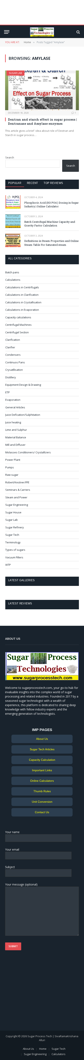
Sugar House (13, 512)
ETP (7, 392)
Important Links (42, 770)
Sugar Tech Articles (42, 749)
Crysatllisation (14, 370)
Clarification (12, 340)
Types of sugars (15, 550)
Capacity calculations (18, 317)
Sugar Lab (15, 73)
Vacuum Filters (14, 557)
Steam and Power (16, 497)
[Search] (78, 32)
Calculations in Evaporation (22, 310)
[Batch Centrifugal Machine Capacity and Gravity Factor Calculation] (13, 221)
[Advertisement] (30, 992)
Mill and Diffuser (15, 445)
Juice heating (13, 422)
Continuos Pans (15, 362)
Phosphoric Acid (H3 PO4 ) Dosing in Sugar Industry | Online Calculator (51, 204)
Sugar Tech (12, 535)
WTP (8, 565)
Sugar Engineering (16, 505)
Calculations (12, 280)
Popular (14, 183)
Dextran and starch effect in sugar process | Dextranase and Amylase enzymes (42, 121)
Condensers (13, 355)
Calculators (58, 1054)
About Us (42, 738)
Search (9, 157)
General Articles (15, 407)
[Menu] (6, 32)
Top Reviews (53, 183)
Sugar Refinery (14, 527)
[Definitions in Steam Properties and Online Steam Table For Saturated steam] (13, 240)
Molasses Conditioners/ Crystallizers (28, 452)
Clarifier (10, 347)
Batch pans (12, 272)
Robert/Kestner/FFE (17, 482)
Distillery (10, 377)
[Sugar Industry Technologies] (42, 32)
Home (42, 1049)
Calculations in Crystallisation (23, 302)
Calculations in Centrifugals (22, 287)
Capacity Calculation (42, 759)
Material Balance (15, 437)
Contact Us (42, 812)
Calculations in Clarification (22, 295)
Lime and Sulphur (16, 430)
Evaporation (12, 400)
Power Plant (12, 460)
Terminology (13, 542)
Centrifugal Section (17, 332)
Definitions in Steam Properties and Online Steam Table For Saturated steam (51, 243)
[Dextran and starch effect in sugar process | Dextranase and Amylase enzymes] (42, 90)
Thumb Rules (42, 791)
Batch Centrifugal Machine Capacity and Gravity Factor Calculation (49, 223)
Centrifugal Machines (18, 325)
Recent (32, 183)
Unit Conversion (42, 801)
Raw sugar (11, 475)
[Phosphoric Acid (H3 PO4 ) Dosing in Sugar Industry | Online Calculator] (13, 202)
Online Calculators (42, 780)
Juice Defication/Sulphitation (22, 415)
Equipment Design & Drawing (23, 385)
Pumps (9, 467)
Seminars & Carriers (17, 490)
